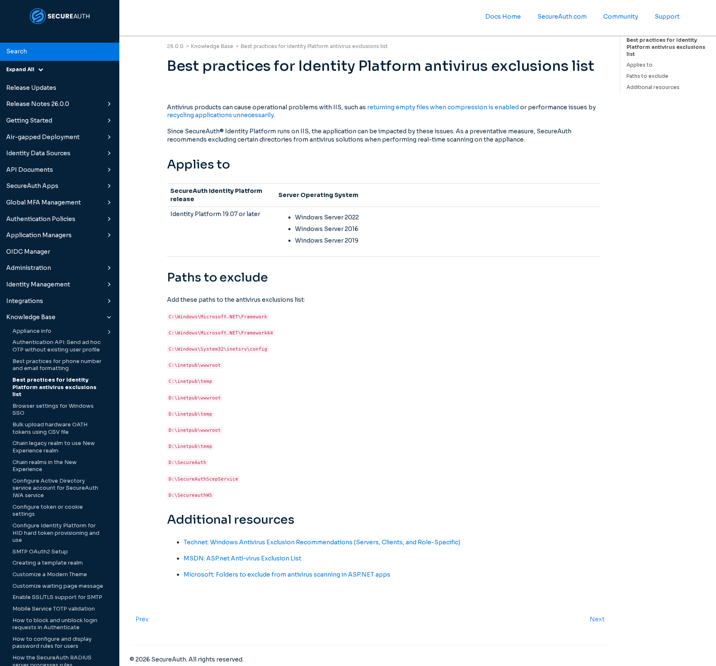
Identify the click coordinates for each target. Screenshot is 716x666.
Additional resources (653, 87)
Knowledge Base (31, 317)
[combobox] (59, 52)
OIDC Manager (28, 251)
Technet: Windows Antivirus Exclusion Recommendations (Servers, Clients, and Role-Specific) (322, 542)
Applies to (639, 65)
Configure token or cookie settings (47, 511)
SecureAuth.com (562, 16)
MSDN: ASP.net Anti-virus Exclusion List (242, 558)
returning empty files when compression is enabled (443, 107)
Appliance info (31, 331)
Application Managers (39, 235)
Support (667, 16)
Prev (142, 619)
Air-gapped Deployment (43, 137)
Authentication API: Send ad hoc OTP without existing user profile (56, 346)
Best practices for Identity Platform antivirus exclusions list (54, 387)
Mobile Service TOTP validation (53, 609)
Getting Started (29, 120)
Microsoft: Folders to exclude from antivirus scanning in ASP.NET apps (287, 574)
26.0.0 (175, 46)
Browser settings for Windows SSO (53, 410)
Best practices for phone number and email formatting (57, 365)
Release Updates (31, 87)
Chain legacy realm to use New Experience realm (53, 447)
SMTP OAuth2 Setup (40, 551)
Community (620, 16)
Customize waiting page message (57, 586)
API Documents (29, 169)
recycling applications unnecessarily (220, 115)
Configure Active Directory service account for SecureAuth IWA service (55, 488)
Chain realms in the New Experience (44, 466)
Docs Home (503, 16)
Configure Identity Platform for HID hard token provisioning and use (55, 532)
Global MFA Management (43, 202)
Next (597, 619)
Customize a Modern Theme (49, 574)
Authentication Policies (40, 219)
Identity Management (38, 284)
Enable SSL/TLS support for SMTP (57, 597)
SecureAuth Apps (32, 186)
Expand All (22, 69)
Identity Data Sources (38, 153)
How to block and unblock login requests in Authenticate (54, 624)
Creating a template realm (47, 563)
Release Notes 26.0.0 (37, 104)
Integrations (24, 301)
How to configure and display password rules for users (52, 643)
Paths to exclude (647, 76)
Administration (28, 268)
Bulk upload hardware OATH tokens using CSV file (49, 428)
